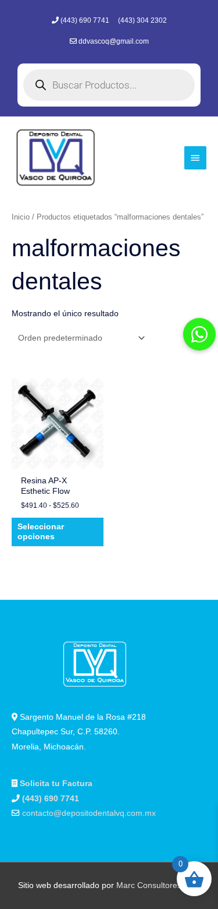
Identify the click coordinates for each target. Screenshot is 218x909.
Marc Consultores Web (158, 885)
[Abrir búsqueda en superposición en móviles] (109, 85)
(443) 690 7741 (85, 20)
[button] (199, 334)
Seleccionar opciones (40, 532)
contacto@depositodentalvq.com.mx (89, 813)
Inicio (21, 217)
